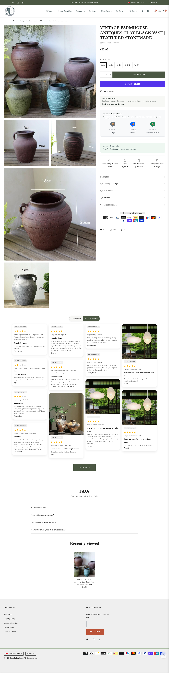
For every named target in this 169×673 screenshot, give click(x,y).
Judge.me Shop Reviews (94, 335)
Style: (105, 59)
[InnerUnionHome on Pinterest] (88, 639)
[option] (50, 71)
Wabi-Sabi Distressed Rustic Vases (61, 445)
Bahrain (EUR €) (136, 2)
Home (14, 21)
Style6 (111, 65)
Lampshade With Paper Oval (59, 335)
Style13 (127, 65)
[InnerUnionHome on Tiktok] (100, 639)
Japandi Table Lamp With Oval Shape (25, 433)
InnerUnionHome (16, 658)
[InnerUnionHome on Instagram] (94, 639)
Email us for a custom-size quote (113, 104)
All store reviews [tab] (91, 318)
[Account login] (148, 11)
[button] (142, 11)
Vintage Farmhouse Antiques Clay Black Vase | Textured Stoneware (84, 581)
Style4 (103, 65)
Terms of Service (10, 632)
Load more (84, 467)
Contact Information (11, 623)
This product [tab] (76, 318)
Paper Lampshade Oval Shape (23, 400)
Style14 (136, 65)
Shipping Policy (9, 619)
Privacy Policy (9, 627)
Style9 (119, 65)
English (152, 2)
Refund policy (9, 614)
